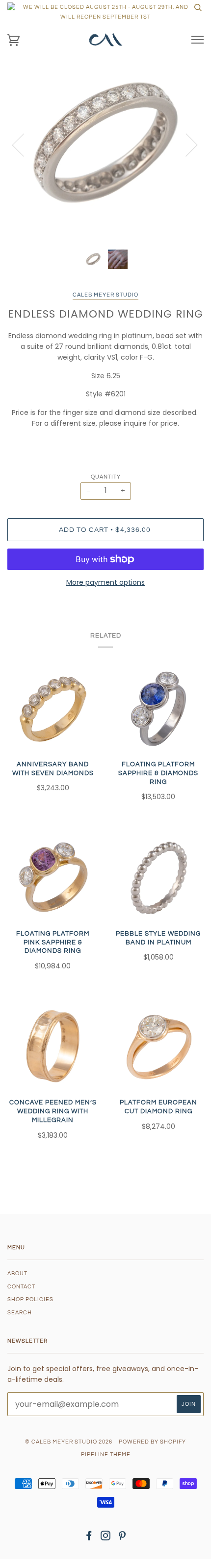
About (17, 1273)
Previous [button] (24, 144)
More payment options (105, 582)
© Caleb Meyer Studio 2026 (68, 1441)
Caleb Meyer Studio (105, 295)
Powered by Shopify (152, 1441)
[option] (105, 144)
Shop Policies (30, 1299)
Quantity (106, 477)
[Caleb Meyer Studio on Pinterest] (122, 1537)
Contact (21, 1286)
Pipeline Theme (106, 1454)
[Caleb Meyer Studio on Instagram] (106, 1537)
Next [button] (186, 144)
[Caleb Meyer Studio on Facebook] (89, 1537)
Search (19, 1312)
